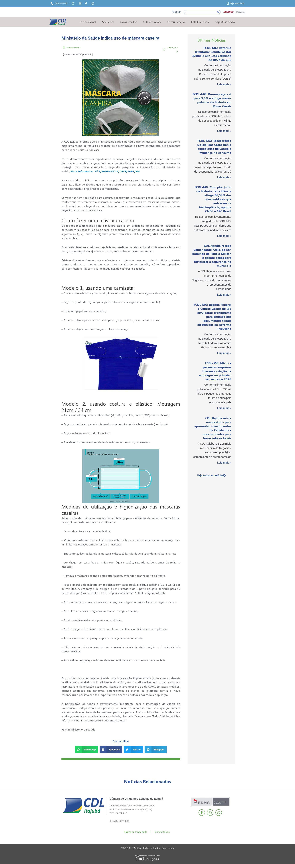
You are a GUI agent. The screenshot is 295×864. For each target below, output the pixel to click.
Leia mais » (224, 84)
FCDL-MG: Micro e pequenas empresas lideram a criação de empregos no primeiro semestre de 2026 (215, 371)
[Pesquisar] (218, 12)
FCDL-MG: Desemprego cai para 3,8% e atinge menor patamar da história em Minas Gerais (212, 100)
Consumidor (128, 22)
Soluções (108, 22)
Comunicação (176, 22)
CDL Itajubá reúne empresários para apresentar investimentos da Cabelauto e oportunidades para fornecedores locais (212, 428)
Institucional (88, 22)
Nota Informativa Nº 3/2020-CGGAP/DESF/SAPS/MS (105, 171)
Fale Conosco (200, 22)
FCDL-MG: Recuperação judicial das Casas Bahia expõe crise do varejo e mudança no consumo (214, 146)
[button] (86, 749)
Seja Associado (225, 22)
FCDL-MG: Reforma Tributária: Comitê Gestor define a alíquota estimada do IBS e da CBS (211, 54)
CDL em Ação (152, 22)
